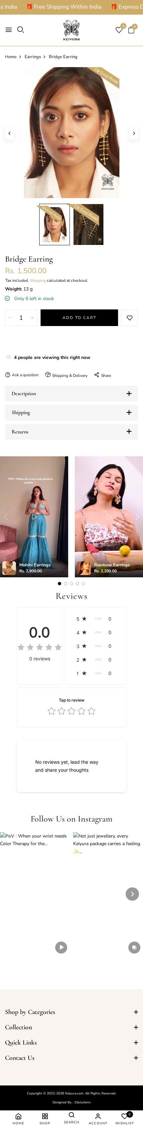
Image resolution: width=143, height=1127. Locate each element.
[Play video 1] (34, 516)
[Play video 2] (109, 516)
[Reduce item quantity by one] (10, 318)
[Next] (132, 894)
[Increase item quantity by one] (32, 318)
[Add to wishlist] (129, 317)
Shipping (38, 280)
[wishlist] (119, 30)
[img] (39, 647)
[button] (96, 619)
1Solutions (82, 1102)
